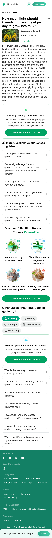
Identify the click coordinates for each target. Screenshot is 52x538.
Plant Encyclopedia (11, 479)
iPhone (18, 520)
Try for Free (39, 4)
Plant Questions (10, 483)
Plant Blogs (27, 483)
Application (42, 483)
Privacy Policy (9, 494)
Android (6, 520)
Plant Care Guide (32, 479)
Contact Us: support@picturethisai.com (29, 509)
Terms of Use (27, 494)
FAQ (5, 509)
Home (5, 12)
